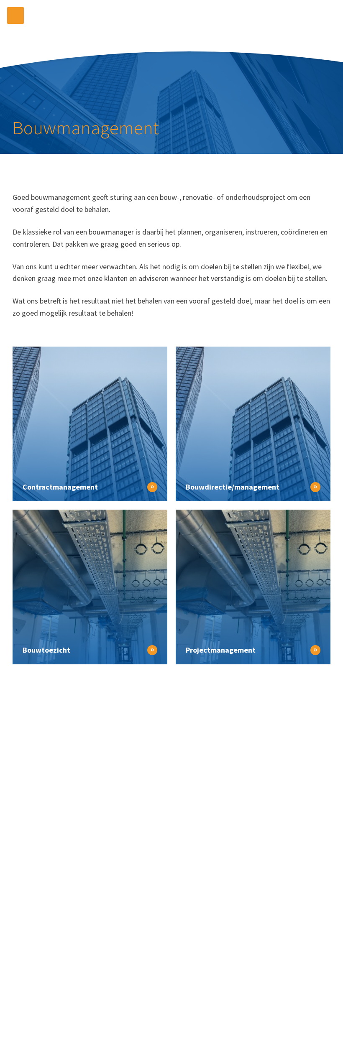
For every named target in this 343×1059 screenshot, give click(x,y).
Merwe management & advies (171, 22)
